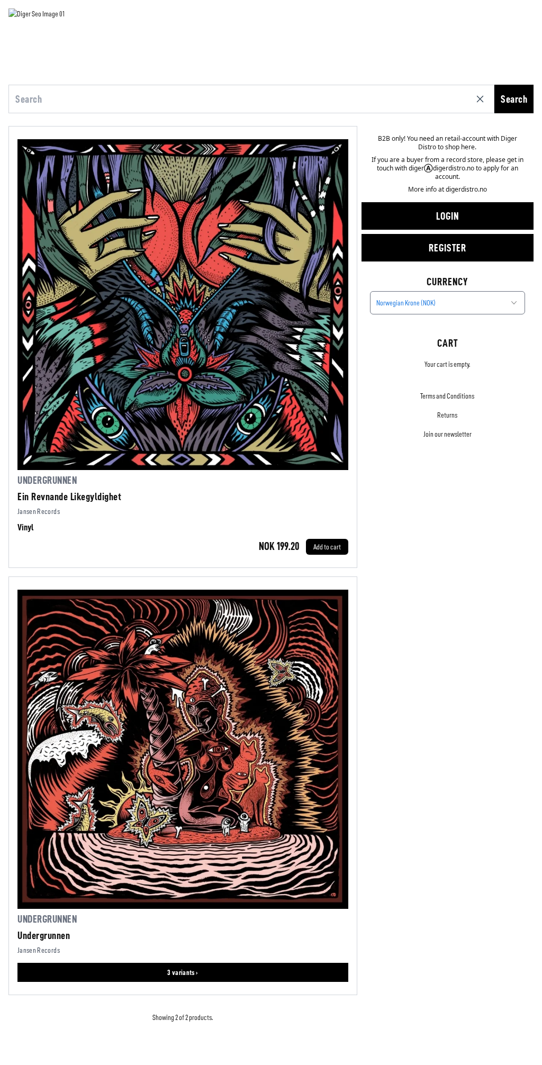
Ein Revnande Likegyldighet (69, 496)
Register (447, 247)
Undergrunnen (47, 480)
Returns (447, 415)
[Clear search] (482, 99)
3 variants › (182, 972)
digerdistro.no (466, 189)
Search (514, 99)
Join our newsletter (447, 434)
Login (447, 216)
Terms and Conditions (447, 396)
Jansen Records (38, 511)
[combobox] (448, 303)
